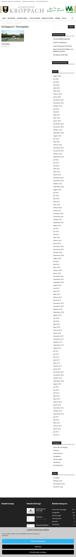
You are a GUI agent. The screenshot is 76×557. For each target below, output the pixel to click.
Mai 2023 (56, 166)
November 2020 (58, 249)
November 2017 (58, 339)
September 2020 (58, 255)
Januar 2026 (57, 97)
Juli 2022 (56, 193)
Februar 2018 (57, 330)
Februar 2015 (57, 426)
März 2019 (56, 294)
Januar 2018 (57, 333)
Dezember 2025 (58, 100)
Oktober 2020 (57, 252)
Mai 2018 (56, 321)
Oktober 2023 (57, 154)
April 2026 (56, 88)
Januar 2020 (57, 273)
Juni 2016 (56, 390)
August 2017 (57, 348)
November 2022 (58, 181)
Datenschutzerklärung (28, 1)
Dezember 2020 (58, 246)
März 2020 (56, 267)
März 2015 (56, 423)
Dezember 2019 (58, 276)
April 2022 (56, 202)
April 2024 (56, 142)
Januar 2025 (57, 121)
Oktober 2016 (57, 378)
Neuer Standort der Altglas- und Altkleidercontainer (63, 50)
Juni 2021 (56, 231)
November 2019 (58, 279)
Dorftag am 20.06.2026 (60, 55)
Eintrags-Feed (57, 481)
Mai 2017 (56, 357)
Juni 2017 (56, 354)
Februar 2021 (57, 240)
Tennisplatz (5, 44)
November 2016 (58, 375)
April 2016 (56, 396)
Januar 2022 (57, 210)
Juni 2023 (56, 163)
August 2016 (57, 384)
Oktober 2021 (57, 219)
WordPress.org (58, 487)
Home (4, 18)
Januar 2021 (57, 243)
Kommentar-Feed (59, 484)
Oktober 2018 (57, 309)
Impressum (18, 1)
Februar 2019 (57, 297)
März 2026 (56, 91)
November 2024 (58, 127)
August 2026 (57, 76)
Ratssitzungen (35, 18)
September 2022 (58, 187)
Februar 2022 (57, 207)
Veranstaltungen (47, 18)
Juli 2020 (56, 261)
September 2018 (58, 312)
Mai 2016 (56, 393)
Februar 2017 (57, 366)
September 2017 (58, 345)
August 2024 (57, 136)
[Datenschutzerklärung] (31, 527)
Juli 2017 (56, 351)
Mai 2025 (56, 112)
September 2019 (58, 282)
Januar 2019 (57, 300)
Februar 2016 (57, 402)
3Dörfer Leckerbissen (60, 42)
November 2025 (58, 103)
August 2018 (57, 315)
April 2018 (56, 324)
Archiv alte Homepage (60, 447)
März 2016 (56, 399)
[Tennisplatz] (12, 36)
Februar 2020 (57, 270)
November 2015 (58, 408)
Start (2, 23)
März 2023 (56, 172)
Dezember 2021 (58, 213)
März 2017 (56, 363)
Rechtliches (56, 462)
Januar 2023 (57, 175)
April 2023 (56, 169)
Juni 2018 (56, 318)
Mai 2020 (56, 264)
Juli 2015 (56, 417)
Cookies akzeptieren (38, 541)
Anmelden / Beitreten (7, 1)
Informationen (22, 18)
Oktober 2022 (57, 184)
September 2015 (58, 414)
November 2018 (58, 306)
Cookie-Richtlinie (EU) (41, 1)
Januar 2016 (57, 405)
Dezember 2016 (58, 372)
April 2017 (56, 360)
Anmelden (56, 478)
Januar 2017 (57, 369)
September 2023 (58, 157)
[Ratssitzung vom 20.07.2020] (31, 511)
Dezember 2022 (58, 178)
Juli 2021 (56, 228)
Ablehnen (38, 547)
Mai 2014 (56, 435)
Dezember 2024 (58, 124)
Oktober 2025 (57, 106)
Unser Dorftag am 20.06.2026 (62, 46)
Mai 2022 (56, 199)
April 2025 (56, 115)
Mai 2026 (56, 85)
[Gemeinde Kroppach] (38, 9)
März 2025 (56, 118)
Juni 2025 (56, 109)
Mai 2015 (56, 420)
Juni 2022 (56, 196)
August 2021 (57, 225)
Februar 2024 (57, 145)
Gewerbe (57, 18)
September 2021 (58, 222)
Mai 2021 (56, 234)
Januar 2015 (57, 429)
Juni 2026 (56, 82)
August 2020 (57, 258)
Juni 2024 (56, 139)
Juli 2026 (56, 79)
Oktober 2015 (57, 411)
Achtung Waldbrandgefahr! (61, 39)
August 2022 (57, 190)
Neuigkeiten (11, 18)
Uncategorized (58, 465)
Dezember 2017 (58, 336)
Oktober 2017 (57, 342)
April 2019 (56, 291)
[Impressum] (31, 519)
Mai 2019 (56, 288)
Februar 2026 (57, 94)
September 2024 (58, 133)
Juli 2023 (56, 160)
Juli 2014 (56, 432)
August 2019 (57, 285)
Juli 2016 (56, 387)
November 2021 (58, 216)
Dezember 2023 (58, 148)
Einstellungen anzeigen (38, 552)
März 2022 (56, 204)
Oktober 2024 (57, 130)
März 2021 (56, 237)
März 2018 (56, 327)
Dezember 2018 (58, 303)
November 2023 (58, 151)
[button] (72, 18)
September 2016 (58, 381)
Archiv (64, 18)
